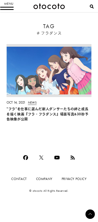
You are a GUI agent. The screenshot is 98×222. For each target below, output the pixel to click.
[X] (41, 157)
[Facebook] (25, 157)
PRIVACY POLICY (74, 179)
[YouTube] (57, 157)
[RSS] (72, 157)
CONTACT (19, 179)
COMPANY (44, 179)
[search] (91, 6)
